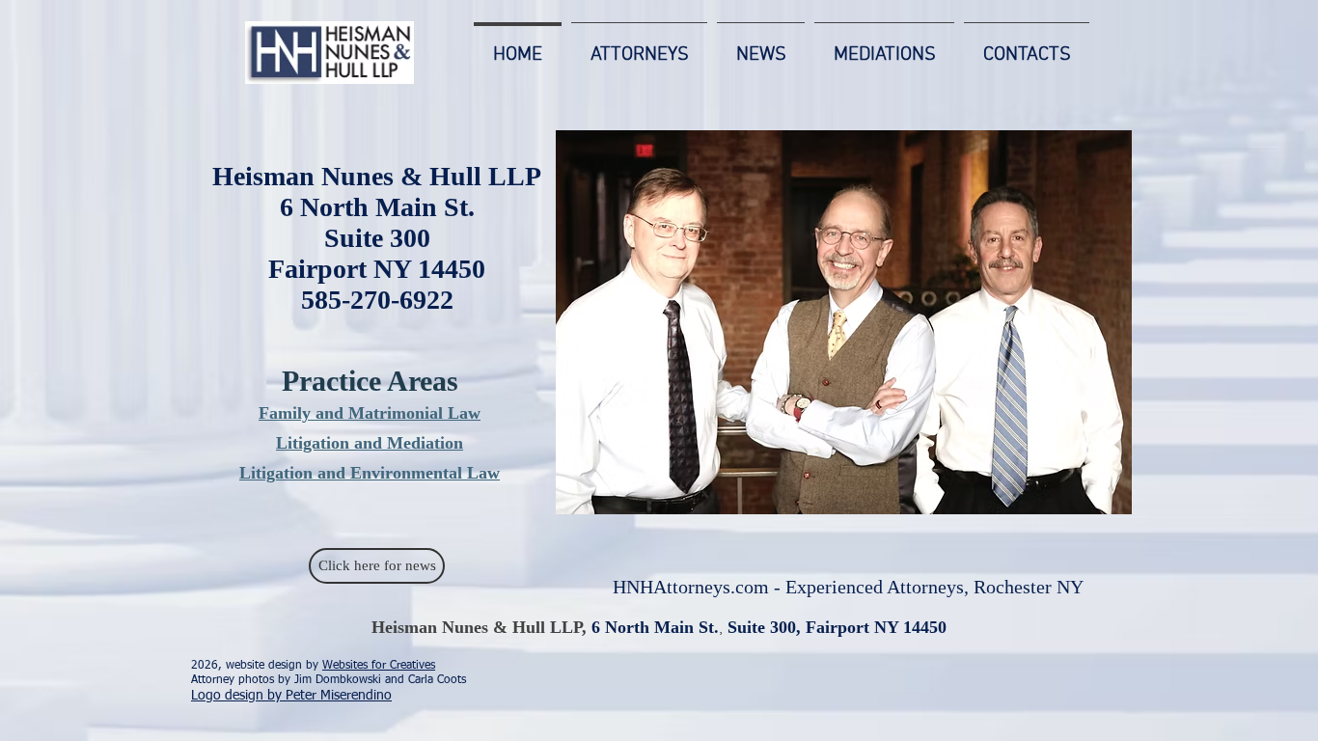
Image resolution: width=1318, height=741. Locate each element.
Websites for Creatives (378, 666)
